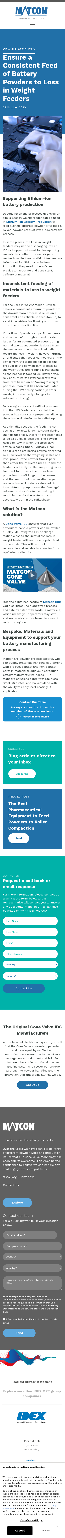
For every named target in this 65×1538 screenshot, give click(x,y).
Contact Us (11, 1185)
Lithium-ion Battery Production (29, 221)
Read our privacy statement (32, 1382)
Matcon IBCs (52, 602)
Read (19, 838)
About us (32, 1085)
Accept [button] (20, 1530)
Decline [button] (46, 1530)
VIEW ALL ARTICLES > (19, 49)
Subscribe (22, 773)
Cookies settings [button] (31, 1520)
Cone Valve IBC (16, 524)
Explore (17, 1202)
